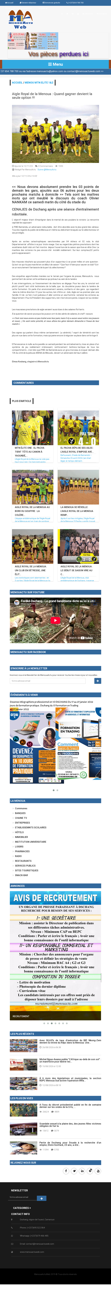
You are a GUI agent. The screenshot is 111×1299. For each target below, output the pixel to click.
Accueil (17, 82)
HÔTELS (19, 832)
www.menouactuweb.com (32, 1252)
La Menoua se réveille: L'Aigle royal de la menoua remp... (77, 511)
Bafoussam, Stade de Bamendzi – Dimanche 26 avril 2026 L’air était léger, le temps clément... (76, 458)
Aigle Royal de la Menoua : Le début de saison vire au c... (77, 570)
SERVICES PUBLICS (25, 865)
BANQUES (20, 813)
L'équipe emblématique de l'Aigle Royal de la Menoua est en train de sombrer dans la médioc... (32, 521)
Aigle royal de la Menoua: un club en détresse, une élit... (31, 570)
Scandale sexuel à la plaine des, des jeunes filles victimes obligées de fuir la (70, 1124)
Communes (21, 808)
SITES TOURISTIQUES (26, 870)
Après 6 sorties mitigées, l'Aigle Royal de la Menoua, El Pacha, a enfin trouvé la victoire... (78, 521)
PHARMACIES (22, 851)
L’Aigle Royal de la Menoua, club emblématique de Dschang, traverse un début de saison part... (77, 580)
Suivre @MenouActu (47, 169)
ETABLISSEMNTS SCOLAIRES (30, 827)
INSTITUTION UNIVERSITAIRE (30, 841)
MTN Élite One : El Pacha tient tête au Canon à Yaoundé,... (29, 451)
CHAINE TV (21, 817)
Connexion (88, 14)
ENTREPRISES (22, 822)
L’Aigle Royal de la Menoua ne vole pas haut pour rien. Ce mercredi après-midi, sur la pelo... (32, 462)
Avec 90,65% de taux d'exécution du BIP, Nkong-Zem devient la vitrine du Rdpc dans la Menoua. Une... (70, 1041)
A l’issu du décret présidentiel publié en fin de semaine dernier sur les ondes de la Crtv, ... (70, 1105)
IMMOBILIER (21, 837)
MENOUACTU (20, 978)
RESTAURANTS (23, 860)
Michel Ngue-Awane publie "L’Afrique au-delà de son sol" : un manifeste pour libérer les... (70, 1060)
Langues (42, 8)
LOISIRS (19, 846)
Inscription (102, 14)
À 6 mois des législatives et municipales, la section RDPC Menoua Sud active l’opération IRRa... (70, 1079)
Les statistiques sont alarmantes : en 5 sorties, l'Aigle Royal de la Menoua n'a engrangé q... (32, 580)
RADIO (18, 856)
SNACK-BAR (21, 875)
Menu (57, 64)
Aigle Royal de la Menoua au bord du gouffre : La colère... (32, 511)
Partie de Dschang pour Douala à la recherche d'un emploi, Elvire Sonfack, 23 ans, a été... (70, 1143)
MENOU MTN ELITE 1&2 (39, 82)
